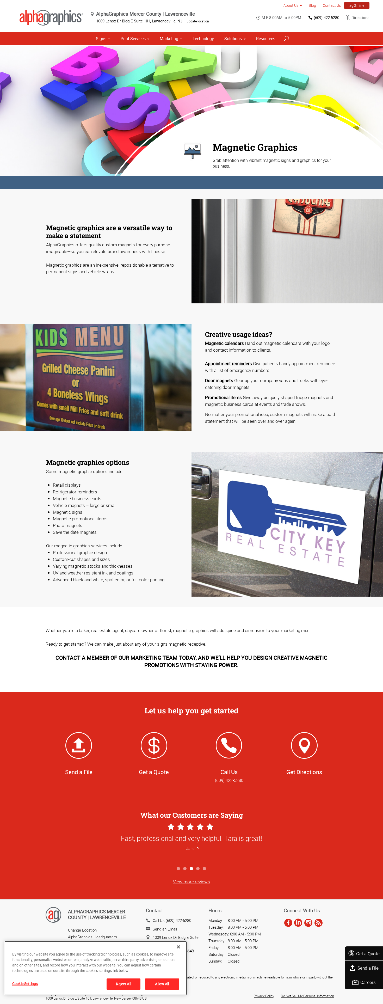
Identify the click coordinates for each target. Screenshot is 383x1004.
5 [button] (205, 869)
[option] (191, 843)
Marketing (169, 38)
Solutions (233, 38)
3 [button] (192, 869)
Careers (368, 982)
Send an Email (165, 929)
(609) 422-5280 (326, 17)
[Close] (178, 947)
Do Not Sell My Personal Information (307, 996)
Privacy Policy (264, 996)
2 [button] (185, 869)
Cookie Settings (25, 983)
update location (198, 21)
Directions (360, 17)
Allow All (162, 983)
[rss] (318, 923)
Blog (312, 5)
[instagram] (308, 923)
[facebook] (288, 923)
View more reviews (191, 882)
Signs (101, 38)
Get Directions (304, 772)
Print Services (133, 38)
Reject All (123, 983)
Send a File (368, 968)
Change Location (82, 930)
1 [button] (179, 869)
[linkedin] (298, 923)
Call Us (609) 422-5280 (172, 920)
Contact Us (332, 5)
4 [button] (198, 869)
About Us (290, 5)
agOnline (357, 5)
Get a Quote (368, 954)
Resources (265, 38)
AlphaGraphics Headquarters (92, 936)
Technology (203, 38)
